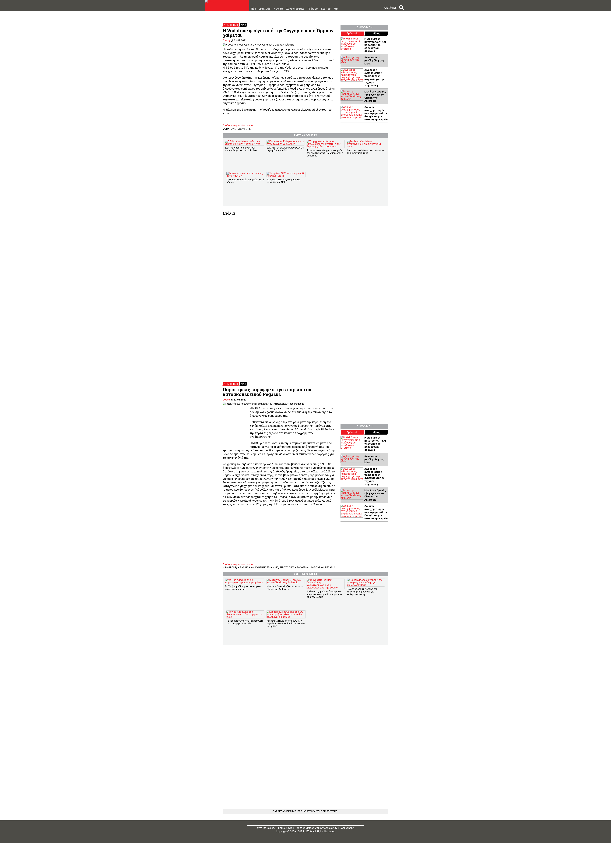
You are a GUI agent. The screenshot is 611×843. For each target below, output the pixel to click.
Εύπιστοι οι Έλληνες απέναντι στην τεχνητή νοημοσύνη (285, 149)
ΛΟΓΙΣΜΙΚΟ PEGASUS (323, 567)
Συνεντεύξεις (295, 8)
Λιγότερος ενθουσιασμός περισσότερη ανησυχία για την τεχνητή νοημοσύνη (374, 77)
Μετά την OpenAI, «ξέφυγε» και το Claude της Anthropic (375, 96)
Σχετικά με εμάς (266, 827)
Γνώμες (313, 8)
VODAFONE (229, 128)
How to (278, 8)
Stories (325, 8)
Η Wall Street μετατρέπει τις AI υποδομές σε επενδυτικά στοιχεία (375, 45)
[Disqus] (305, 255)
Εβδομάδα (352, 33)
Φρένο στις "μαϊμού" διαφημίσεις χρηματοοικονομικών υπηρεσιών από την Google (324, 594)
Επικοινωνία (285, 827)
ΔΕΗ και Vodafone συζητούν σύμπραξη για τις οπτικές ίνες (241, 149)
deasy (226, 399)
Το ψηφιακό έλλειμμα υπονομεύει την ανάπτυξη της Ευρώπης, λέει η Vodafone (325, 153)
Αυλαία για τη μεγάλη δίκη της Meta (374, 60)
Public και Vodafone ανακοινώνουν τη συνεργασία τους (365, 151)
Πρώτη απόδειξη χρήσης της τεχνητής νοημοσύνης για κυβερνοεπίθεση (362, 592)
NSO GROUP (229, 567)
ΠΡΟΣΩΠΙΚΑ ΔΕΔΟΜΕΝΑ (294, 567)
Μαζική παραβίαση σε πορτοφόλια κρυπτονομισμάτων (243, 588)
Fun (336, 8)
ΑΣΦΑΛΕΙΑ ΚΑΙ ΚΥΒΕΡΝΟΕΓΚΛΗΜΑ (258, 567)
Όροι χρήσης (347, 827)
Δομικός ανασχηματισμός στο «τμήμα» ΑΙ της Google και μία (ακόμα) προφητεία (376, 113)
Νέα (253, 8)
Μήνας (376, 33)
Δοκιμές (264, 8)
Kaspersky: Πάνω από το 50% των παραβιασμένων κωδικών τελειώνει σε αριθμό (286, 624)
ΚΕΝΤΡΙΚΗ (231, 25)
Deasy (226, 40)
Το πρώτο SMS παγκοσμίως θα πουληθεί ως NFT (283, 181)
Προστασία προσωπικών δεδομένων (316, 827)
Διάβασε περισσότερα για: (238, 125)
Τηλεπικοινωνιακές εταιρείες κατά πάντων (245, 181)
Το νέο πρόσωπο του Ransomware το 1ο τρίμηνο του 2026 (244, 622)
